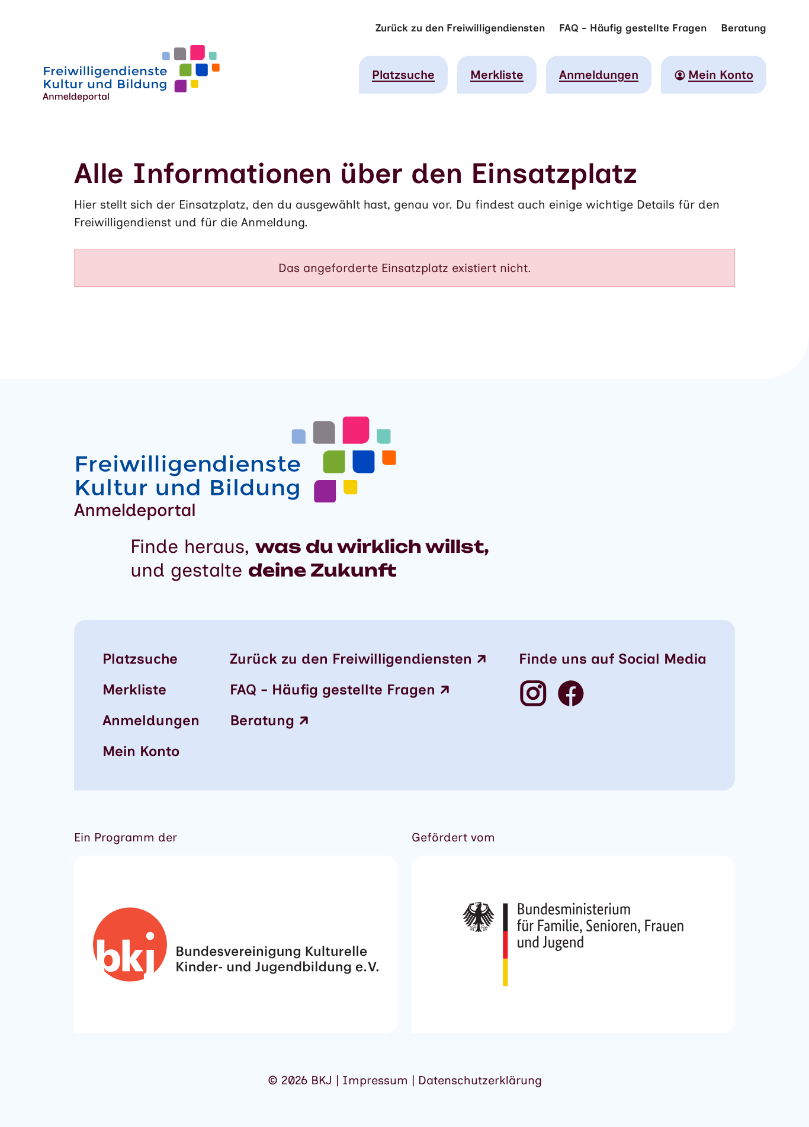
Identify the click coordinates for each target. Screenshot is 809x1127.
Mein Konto (140, 751)
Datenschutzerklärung (480, 1080)
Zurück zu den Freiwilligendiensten (460, 28)
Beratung (743, 28)
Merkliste (497, 75)
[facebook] (571, 694)
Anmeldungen (598, 75)
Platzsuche (403, 75)
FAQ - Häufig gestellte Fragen (633, 28)
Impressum (377, 1080)
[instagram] (533, 694)
